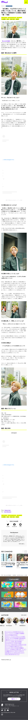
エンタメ (7, 635)
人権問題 (3, 19)
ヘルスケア (19, 17)
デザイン (12, 643)
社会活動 (16, 638)
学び (16, 643)
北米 (17, 647)
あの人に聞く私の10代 (9, 654)
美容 (16, 646)
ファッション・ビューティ (14, 639)
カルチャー (7, 649)
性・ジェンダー (22, 649)
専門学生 (13, 649)
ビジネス (20, 646)
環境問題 (22, 633)
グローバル (20, 631)
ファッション (8, 641)
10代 (16, 635)
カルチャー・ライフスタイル (10, 636)
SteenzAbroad (22, 638)
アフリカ (19, 636)
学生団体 (19, 641)
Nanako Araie (8, 510)
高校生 (17, 19)
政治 (8, 19)
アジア (13, 647)
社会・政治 (12, 19)
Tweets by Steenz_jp (6, 659)
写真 (17, 649)
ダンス (21, 651)
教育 (6, 639)
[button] (26, 551)
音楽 (23, 636)
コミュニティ (4, 17)
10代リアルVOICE (18, 644)
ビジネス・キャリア (9, 638)
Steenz (11, 635)
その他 (24, 644)
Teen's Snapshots (9, 6)
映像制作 (21, 647)
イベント (7, 646)
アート (21, 639)
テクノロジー (8, 644)
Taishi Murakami (7, 511)
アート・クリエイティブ (10, 633)
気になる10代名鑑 (6, 41)
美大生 (11, 646)
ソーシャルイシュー (12, 17)
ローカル (17, 654)
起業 (20, 643)
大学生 (15, 631)
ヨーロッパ (12, 651)
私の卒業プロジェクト (9, 652)
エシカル (7, 643)
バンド (17, 651)
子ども (16, 652)
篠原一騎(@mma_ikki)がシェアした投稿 (14, 200)
